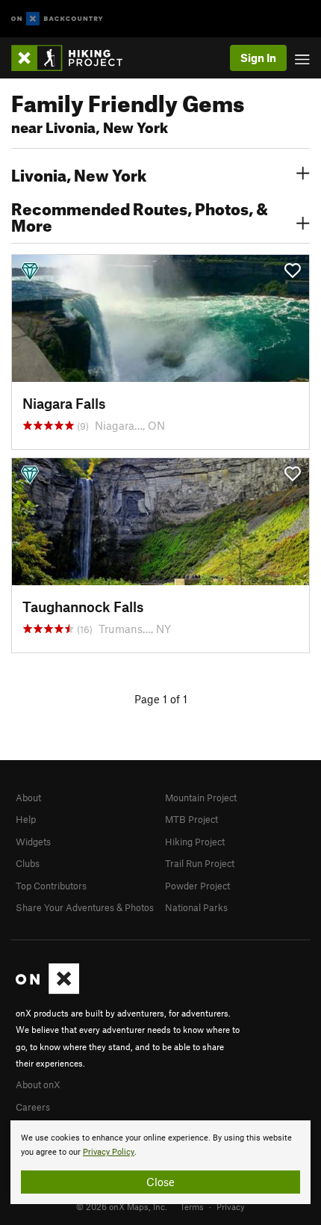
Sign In (258, 57)
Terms (192, 1206)
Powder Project (197, 886)
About (28, 797)
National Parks (196, 907)
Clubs (28, 863)
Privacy (230, 1206)
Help (26, 819)
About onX (38, 1084)
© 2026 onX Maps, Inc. (121, 1206)
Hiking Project (195, 842)
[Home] (74, 58)
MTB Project (191, 819)
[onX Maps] (47, 990)
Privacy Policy (108, 1152)
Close (160, 1181)
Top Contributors (51, 886)
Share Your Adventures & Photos (85, 907)
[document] (160, 1162)
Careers (33, 1107)
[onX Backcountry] (57, 19)
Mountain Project (201, 797)
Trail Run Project (199, 863)
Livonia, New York (78, 173)
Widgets (33, 842)
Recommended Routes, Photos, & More (139, 215)
